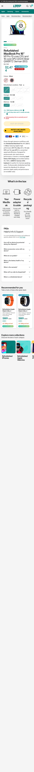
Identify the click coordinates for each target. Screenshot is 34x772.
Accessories (25, 11)
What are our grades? (10, 256)
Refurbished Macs (15, 16)
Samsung (10, 11)
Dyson (17, 11)
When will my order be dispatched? (15, 272)
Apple (3, 11)
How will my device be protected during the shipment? (14, 243)
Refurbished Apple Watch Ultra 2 (8, 312)
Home (3, 16)
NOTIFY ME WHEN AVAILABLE (18, 130)
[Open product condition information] (24, 85)
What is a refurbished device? (13, 277)
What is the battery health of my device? (14, 261)
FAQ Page (22, 237)
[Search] (27, 6)
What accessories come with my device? (14, 250)
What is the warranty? (10, 267)
